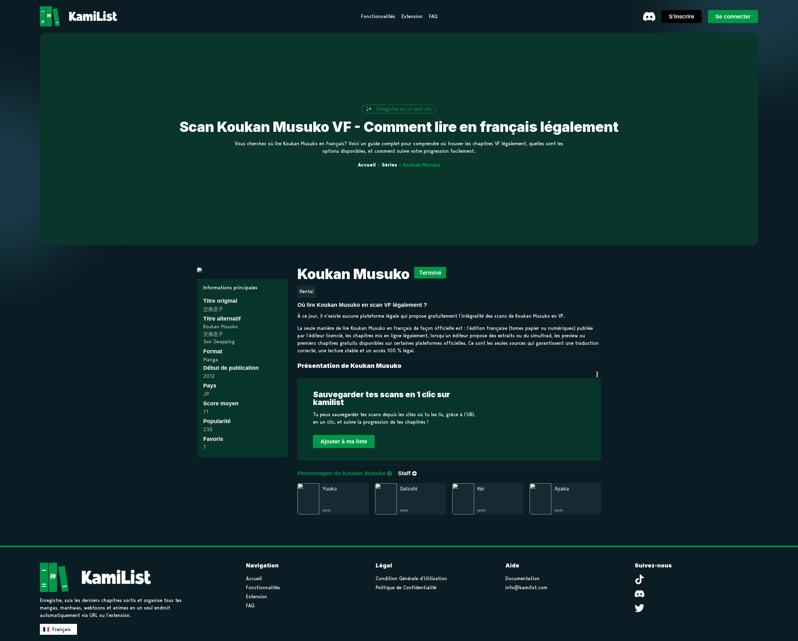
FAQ (250, 606)
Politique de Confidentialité (406, 587)
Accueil (367, 165)
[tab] (344, 473)
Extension (256, 597)
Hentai (307, 291)
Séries (389, 165)
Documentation (522, 578)
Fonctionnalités (263, 587)
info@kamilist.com (526, 587)
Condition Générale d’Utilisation (411, 578)
